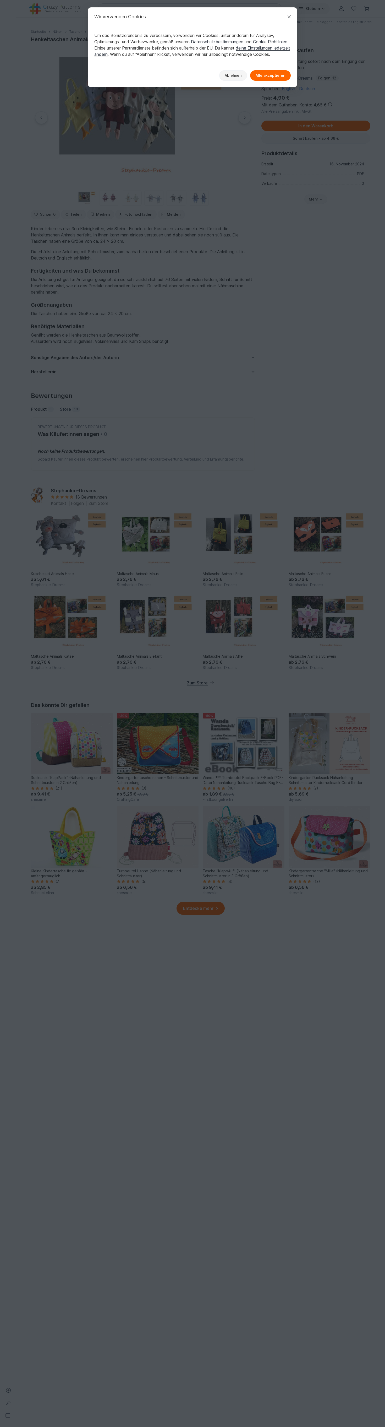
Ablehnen (233, 75)
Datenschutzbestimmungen (217, 41)
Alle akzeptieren (270, 75)
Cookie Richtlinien (270, 41)
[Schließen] (289, 16)
